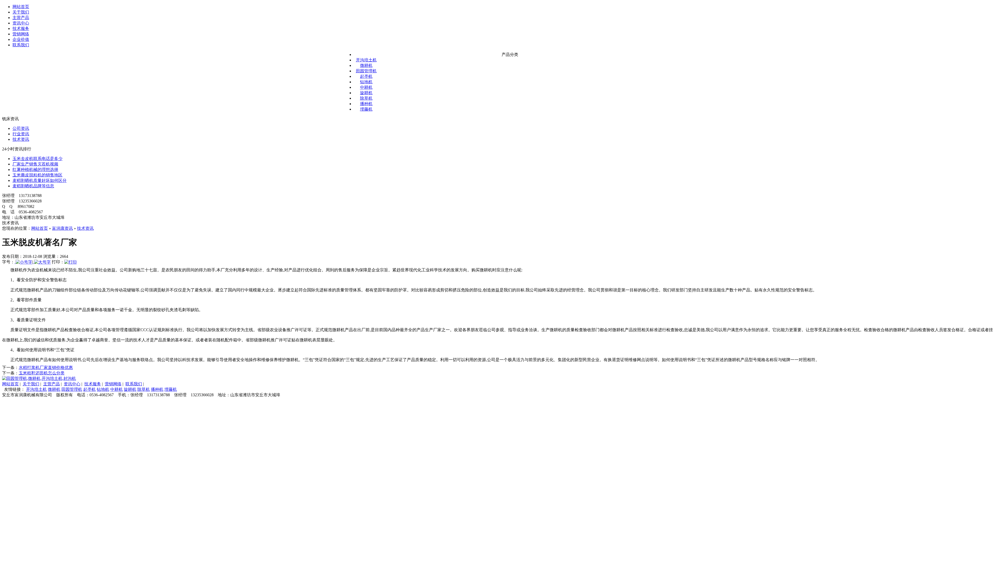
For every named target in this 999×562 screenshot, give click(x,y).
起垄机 (366, 76)
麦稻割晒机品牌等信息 (33, 186)
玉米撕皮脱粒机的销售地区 (37, 175)
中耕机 (366, 87)
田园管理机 (366, 71)
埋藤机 (366, 109)
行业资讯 (20, 134)
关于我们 (20, 12)
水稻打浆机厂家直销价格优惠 (46, 367)
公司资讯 (20, 128)
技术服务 (20, 28)
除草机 (366, 98)
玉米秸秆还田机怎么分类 (42, 373)
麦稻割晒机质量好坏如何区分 (39, 180)
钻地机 (366, 82)
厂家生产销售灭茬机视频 (35, 164)
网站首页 (20, 6)
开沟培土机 (366, 60)
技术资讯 (20, 139)
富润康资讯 (62, 228)
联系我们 (20, 45)
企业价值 (20, 39)
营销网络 (20, 34)
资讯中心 (20, 23)
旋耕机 (366, 93)
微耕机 (366, 65)
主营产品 (20, 17)
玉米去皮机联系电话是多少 (37, 158)
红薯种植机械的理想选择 (35, 169)
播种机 (366, 103)
